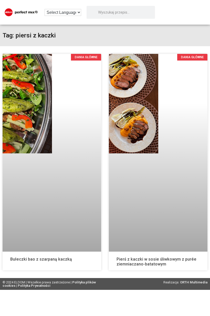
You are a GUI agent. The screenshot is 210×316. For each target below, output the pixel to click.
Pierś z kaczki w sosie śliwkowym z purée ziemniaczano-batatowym (156, 261)
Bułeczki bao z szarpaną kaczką (41, 259)
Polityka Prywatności (34, 286)
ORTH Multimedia (193, 282)
